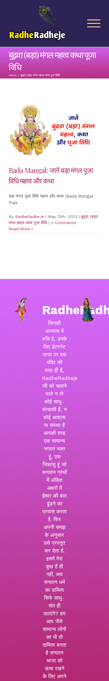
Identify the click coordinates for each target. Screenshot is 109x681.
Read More (19, 228)
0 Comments (63, 222)
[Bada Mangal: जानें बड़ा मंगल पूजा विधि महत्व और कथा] (54, 130)
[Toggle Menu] (94, 23)
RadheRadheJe (29, 216)
